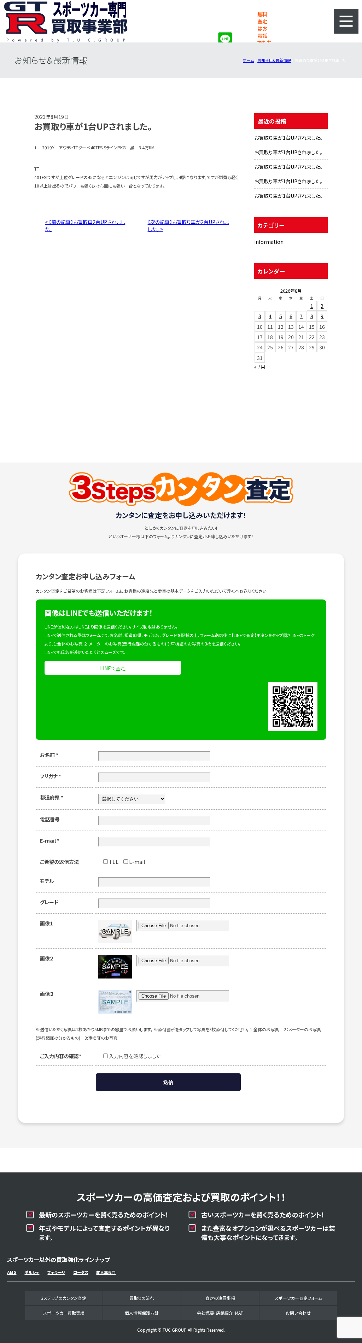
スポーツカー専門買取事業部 (66, 21)
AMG (11, 1272)
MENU (346, 21)
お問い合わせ (298, 1313)
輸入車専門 (106, 1272)
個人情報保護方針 (142, 1313)
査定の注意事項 (220, 1298)
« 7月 (259, 366)
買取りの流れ (141, 1298)
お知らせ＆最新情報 (274, 60)
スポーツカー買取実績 (63, 1313)
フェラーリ (56, 1272)
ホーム (248, 60)
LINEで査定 (112, 668)
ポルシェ (31, 1272)
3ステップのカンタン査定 (63, 1298)
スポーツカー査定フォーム (298, 1298)
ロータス (80, 1272)
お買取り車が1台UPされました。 (288, 137)
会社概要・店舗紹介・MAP (220, 1313)
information (269, 241)
